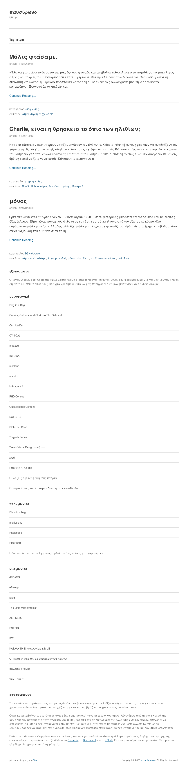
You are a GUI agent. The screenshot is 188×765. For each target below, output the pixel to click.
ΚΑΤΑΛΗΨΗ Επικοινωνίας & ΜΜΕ (29, 648)
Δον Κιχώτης (62, 186)
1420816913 (26, 136)
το (92, 258)
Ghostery (73, 740)
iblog (12, 597)
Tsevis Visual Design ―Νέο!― (27, 447)
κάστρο (41, 258)
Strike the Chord (18, 427)
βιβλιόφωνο (32, 253)
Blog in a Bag (17, 305)
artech (13, 63)
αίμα (25, 114)
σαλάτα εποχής (19, 668)
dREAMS (14, 577)
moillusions (15, 522)
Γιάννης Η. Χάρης (20, 467)
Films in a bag (17, 512)
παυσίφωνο (23, 12)
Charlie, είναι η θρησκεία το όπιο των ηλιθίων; (74, 129)
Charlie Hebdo (30, 186)
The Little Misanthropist (23, 608)
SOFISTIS (15, 417)
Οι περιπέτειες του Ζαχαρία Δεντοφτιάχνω (38, 658)
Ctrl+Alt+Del (16, 325)
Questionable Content (22, 406)
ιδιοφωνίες (32, 109)
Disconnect (89, 740)
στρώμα (35, 114)
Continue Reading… (22, 95)
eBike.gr (14, 587)
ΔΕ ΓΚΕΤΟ (15, 618)
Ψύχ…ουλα (16, 679)
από (32, 258)
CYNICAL (14, 335)
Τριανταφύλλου (105, 258)
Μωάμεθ (77, 186)
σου (79, 258)
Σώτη (86, 258)
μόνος (18, 201)
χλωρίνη (47, 114)
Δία (34, 760)
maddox (14, 376)
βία (50, 186)
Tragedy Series (18, 437)
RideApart (15, 543)
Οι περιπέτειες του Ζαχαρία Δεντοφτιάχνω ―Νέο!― (43, 488)
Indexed (14, 345)
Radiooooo (15, 532)
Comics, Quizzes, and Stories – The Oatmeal (35, 315)
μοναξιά (60, 258)
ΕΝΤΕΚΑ (14, 628)
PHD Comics (16, 396)
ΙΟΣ (11, 638)
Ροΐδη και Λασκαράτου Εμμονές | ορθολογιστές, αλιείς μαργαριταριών (56, 553)
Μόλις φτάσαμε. (33, 56)
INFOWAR (15, 356)
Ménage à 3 (16, 386)
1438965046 (26, 63)
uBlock (109, 740)
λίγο (51, 258)
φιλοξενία (125, 258)
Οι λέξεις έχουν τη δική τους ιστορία (33, 478)
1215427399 (26, 208)
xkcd (12, 457)
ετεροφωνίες (33, 181)
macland (14, 366)
